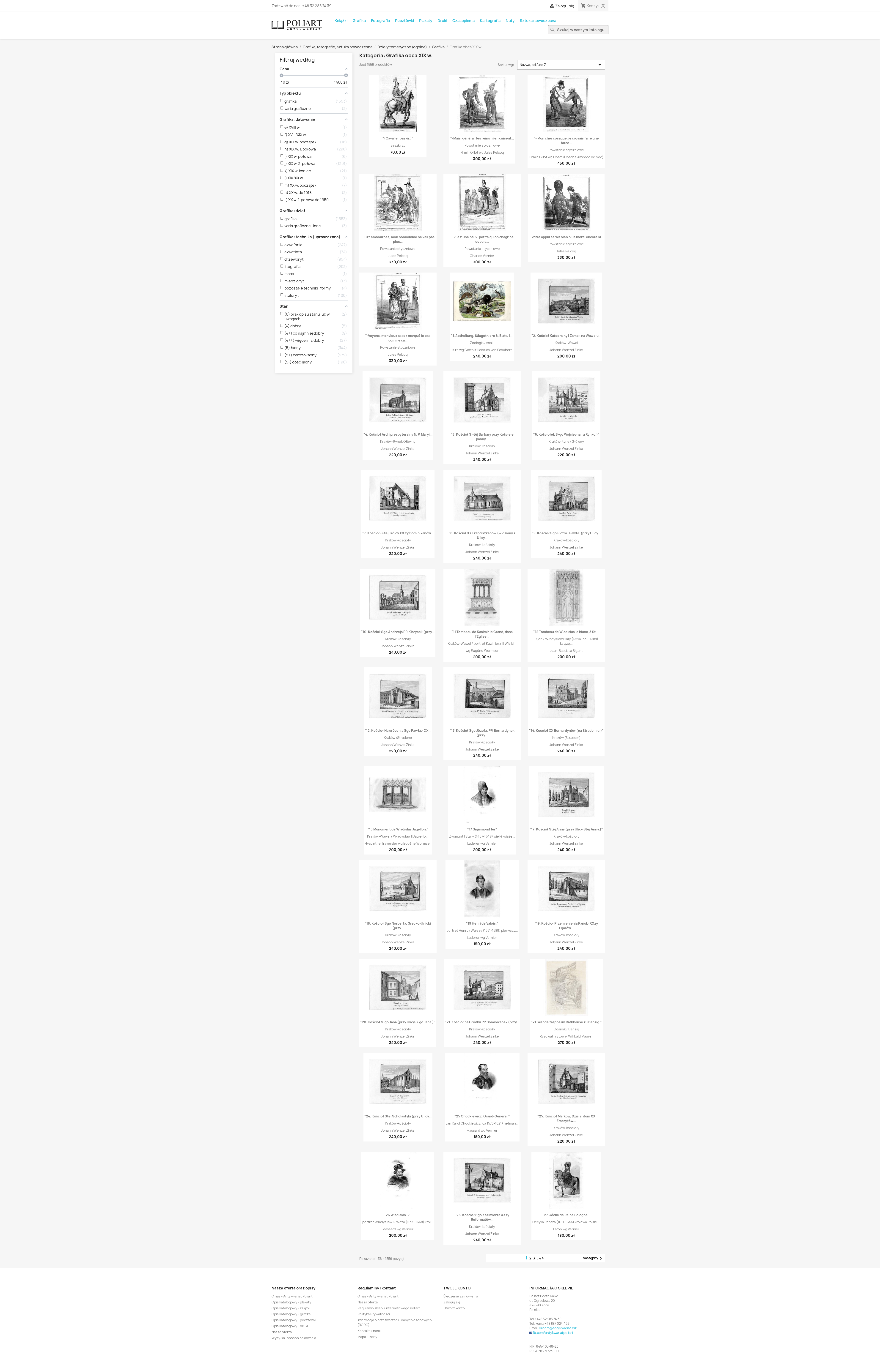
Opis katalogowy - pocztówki (294, 1320)
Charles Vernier (482, 256)
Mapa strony (367, 1337)
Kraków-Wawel (566, 343)
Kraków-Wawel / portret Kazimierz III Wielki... (482, 643)
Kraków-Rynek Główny (397, 441)
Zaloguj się (451, 1302)
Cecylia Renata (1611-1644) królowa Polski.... (566, 1222)
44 (541, 1258)
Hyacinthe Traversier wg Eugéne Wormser (398, 843)
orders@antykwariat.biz (558, 1328)
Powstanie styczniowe (482, 145)
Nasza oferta (282, 1332)
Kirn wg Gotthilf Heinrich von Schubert (482, 350)
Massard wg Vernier (482, 1130)
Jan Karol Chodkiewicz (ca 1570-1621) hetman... (482, 1123)
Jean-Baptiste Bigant (566, 650)
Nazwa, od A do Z (561, 65)
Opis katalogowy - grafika (291, 1314)
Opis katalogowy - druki (290, 1326)
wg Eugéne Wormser (482, 650)
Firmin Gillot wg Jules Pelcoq (482, 152)
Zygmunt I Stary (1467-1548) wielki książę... (482, 836)
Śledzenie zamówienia (460, 1296)
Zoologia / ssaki (482, 343)
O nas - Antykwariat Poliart (292, 1296)
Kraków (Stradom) (398, 737)
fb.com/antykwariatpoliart (553, 1332)
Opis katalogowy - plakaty (291, 1302)
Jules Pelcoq (398, 256)
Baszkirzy (397, 145)
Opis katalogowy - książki (291, 1308)
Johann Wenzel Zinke (566, 350)
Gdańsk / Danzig (566, 1029)
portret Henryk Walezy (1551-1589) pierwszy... (482, 930)
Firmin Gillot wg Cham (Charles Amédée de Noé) (566, 157)
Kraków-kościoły (482, 446)
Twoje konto (457, 1288)
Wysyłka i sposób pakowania (294, 1338)
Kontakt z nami (369, 1331)
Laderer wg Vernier (482, 843)
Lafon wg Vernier (566, 1229)
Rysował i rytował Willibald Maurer (566, 1036)
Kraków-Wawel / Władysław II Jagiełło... (398, 836)
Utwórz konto (454, 1308)
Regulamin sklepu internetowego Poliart (389, 1308)
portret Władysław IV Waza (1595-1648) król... (397, 1222)
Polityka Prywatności (374, 1314)
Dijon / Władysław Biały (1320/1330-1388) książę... (566, 641)
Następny (593, 1258)
